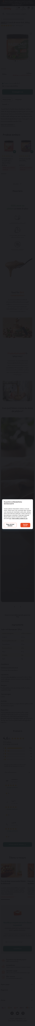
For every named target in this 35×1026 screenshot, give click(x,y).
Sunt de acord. (25, 525)
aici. (10, 518)
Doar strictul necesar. (10, 525)
